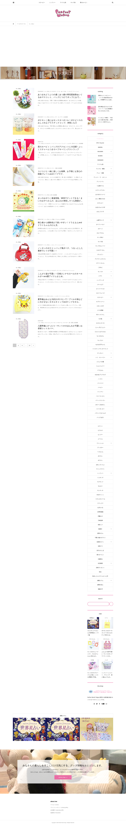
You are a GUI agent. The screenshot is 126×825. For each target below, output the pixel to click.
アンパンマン (100, 181)
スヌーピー (42, 2)
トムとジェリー (100, 366)
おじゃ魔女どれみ (100, 198)
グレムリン (100, 254)
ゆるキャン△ (100, 494)
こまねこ (100, 267)
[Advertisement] (63, 46)
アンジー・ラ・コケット (100, 177)
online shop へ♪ (63, 777)
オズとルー (100, 203)
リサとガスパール (100, 499)
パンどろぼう (100, 417)
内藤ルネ (100, 516)
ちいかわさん (100, 336)
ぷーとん (100, 439)
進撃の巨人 (100, 585)
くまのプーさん (100, 250)
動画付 (100, 529)
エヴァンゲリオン (100, 190)
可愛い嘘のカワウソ (100, 537)
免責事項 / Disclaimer (55, 812)
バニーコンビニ (100, 396)
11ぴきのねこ (100, 138)
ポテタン (100, 460)
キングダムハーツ (100, 246)
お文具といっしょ (100, 216)
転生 (100, 572)
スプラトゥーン (100, 301)
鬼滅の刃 (100, 589)
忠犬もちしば (100, 550)
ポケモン (100, 456)
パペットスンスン (100, 400)
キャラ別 (73, 2)
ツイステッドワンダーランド (100, 349)
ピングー (100, 434)
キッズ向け (100, 237)
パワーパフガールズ (100, 413)
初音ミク (100, 524)
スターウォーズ (100, 293)
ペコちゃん (100, 452)
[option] (29, 729)
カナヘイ (100, 228)
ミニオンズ (100, 477)
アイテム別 (63, 2)
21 (29, 345)
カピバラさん (100, 233)
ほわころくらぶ (100, 464)
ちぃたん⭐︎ (100, 340)
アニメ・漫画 (100, 173)
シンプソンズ (100, 280)
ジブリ (100, 276)
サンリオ (100, 271)
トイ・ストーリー (100, 357)
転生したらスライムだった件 (100, 576)
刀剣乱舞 (100, 520)
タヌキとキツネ (100, 323)
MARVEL (100, 147)
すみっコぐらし (100, 314)
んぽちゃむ (100, 507)
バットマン (100, 391)
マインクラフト (100, 469)
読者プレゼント (100, 567)
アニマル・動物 (100, 168)
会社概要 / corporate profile (57, 810)
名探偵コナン (100, 542)
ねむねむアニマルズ (100, 374)
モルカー (100, 486)
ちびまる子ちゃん (100, 344)
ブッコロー (100, 447)
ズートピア (100, 284)
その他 (100, 319)
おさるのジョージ (100, 194)
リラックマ (100, 503)
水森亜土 (100, 559)
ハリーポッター (100, 409)
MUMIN (100, 156)
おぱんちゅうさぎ (100, 207)
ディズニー (100, 353)
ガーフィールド (100, 224)
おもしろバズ (100, 211)
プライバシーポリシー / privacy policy (59, 807)
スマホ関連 (100, 310)
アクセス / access (54, 804)
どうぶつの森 (100, 361)
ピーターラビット (100, 422)
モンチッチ (100, 490)
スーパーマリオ (100, 289)
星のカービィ (83, 2)
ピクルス (100, 430)
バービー (100, 387)
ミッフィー (52, 2)
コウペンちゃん (100, 263)
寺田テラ (100, 546)
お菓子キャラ (100, 220)
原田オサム (100, 533)
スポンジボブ (100, 306)
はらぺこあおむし (100, 404)
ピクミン (100, 426)
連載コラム (100, 580)
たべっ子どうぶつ (100, 327)
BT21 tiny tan (100, 143)
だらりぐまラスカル (100, 331)
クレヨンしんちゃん (100, 259)
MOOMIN (100, 151)
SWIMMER (100, 160)
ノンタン (100, 379)
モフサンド (100, 482)
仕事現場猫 (100, 512)
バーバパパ (100, 383)
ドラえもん (100, 370)
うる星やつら (100, 186)
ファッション (100, 443)
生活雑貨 (100, 563)
